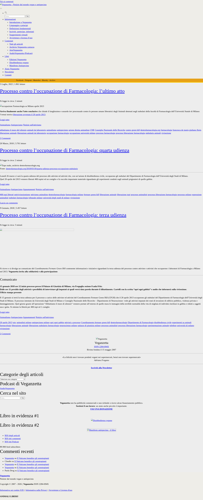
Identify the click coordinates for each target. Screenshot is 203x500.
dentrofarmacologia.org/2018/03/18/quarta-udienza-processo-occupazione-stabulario (42, 168)
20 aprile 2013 (6, 322)
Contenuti (9, 41)
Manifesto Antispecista (19, 65)
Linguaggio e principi (18, 25)
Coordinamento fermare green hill (95, 322)
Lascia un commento (9, 203)
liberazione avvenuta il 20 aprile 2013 (29, 114)
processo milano (184, 194)
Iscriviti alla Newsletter (101, 368)
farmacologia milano (74, 194)
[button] (6, 13)
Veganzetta (9, 458)
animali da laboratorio (36, 130)
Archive (52, 80)
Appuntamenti (29, 189)
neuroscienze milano (68, 325)
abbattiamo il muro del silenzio (13, 130)
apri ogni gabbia (57, 322)
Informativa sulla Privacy (36, 490)
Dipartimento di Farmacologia (141, 322)
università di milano (185, 325)
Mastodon (37, 80)
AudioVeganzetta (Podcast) (21, 53)
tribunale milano (36, 198)
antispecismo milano (41, 322)
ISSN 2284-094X (101, 346)
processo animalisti (139, 194)
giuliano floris (195, 130)
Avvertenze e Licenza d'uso (60, 490)
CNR (92, 130)
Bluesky (45, 80)
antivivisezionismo (22, 194)
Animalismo (5, 125)
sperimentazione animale (158, 325)
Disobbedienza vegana (19, 62)
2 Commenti (5, 138)
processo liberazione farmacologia (130, 133)
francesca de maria (181, 130)
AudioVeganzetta (7, 388)
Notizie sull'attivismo (32, 125)
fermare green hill (91, 194)
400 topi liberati (7, 194)
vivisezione (166, 133)
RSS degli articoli (12, 435)
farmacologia (166, 130)
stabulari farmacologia (18, 198)
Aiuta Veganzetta (12, 69)
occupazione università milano (83, 133)
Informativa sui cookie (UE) (12, 490)
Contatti (8, 75)
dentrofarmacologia (57, 194)
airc (14, 322)
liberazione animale (8, 133)
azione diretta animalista (79, 130)
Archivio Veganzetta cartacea (21, 47)
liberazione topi (123, 194)
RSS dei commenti (13, 438)
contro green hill (133, 130)
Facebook (19, 80)
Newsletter (9, 72)
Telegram (28, 80)
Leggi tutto (4, 120)
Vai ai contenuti (6, 1)
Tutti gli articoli (16, 44)
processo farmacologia (105, 133)
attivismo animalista (39, 194)
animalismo (51, 130)
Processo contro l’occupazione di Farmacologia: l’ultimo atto (62, 91)
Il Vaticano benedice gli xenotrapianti (33, 458)
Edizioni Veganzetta (17, 59)
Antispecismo (17, 125)
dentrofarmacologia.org (150, 130)
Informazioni (10, 19)
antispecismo (62, 130)
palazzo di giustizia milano (89, 325)
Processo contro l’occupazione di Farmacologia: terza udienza (63, 215)
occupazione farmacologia (58, 133)
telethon (173, 325)
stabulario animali (153, 133)
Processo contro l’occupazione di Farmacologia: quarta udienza (64, 150)
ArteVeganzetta (15, 50)
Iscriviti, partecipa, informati (21, 31)
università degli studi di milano (56, 198)
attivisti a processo (72, 322)
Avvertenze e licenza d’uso (20, 38)
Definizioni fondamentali (20, 28)
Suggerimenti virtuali (18, 35)
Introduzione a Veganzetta (20, 22)
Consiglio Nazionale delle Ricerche (110, 130)
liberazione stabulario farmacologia (44, 325)
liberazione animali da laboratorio (31, 133)
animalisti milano (24, 322)
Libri (7, 56)
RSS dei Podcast (12, 442)
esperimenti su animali (181, 322)
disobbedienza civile (163, 322)
